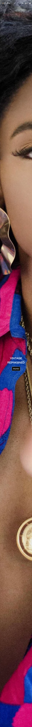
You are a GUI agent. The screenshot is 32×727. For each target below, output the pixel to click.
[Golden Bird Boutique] (8, 3)
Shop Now (16, 368)
